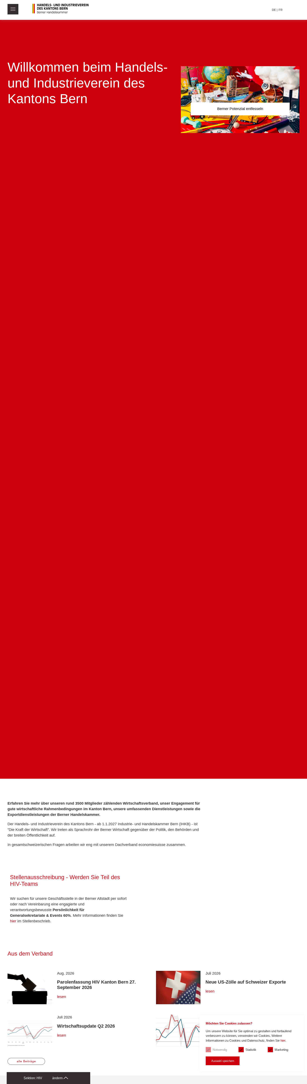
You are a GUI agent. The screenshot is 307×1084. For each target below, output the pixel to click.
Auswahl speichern (222, 1060)
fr (281, 9)
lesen (61, 997)
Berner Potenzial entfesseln (240, 109)
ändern (57, 1078)
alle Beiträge (26, 1061)
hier (13, 921)
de (274, 9)
